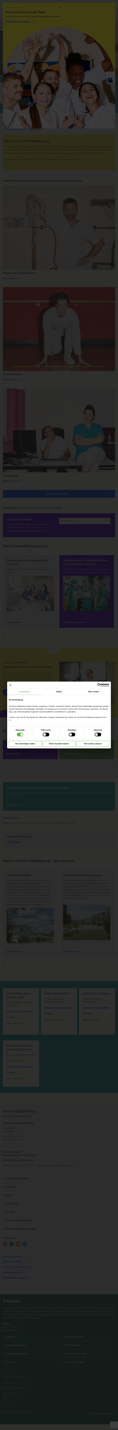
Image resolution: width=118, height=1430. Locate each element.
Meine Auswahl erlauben (59, 744)
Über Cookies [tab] (93, 692)
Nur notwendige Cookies (25, 744)
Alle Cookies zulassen (93, 744)
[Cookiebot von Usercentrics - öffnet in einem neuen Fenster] (99, 685)
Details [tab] (59, 692)
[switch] (46, 734)
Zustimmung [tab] (24, 692)
